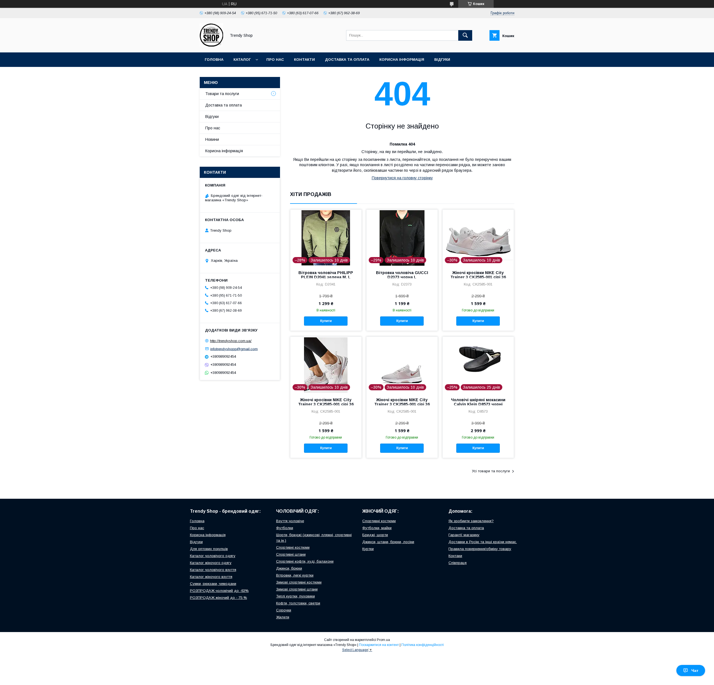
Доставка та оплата (347, 59)
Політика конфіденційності (422, 645)
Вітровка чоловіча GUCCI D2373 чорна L (402, 274)
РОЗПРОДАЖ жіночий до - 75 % (218, 598)
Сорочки (283, 610)
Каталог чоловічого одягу (212, 556)
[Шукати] (465, 35)
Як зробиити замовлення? (471, 521)
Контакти (304, 59)
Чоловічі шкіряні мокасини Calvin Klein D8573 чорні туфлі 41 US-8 (478, 404)
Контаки (455, 556)
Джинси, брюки (289, 568)
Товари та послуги (222, 93)
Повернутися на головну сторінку (402, 178)
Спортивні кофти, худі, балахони (305, 561)
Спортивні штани (291, 554)
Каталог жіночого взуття (211, 577)
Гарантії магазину (463, 535)
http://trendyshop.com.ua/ (231, 341)
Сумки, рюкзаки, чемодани (213, 584)
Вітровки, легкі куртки (294, 575)
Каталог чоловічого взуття (213, 570)
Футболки (284, 528)
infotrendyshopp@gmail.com (234, 349)
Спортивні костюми (293, 547)
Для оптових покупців (209, 549)
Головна (214, 59)
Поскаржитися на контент (379, 645)
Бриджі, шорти (375, 535)
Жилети (282, 617)
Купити (326, 321)
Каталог (242, 59)
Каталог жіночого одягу (210, 563)
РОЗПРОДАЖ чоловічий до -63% (219, 591)
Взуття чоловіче (290, 521)
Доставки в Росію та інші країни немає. (482, 542)
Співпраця (457, 563)
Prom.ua (383, 640)
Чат (694, 670)
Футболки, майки (377, 528)
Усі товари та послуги (491, 471)
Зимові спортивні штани (297, 589)
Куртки (368, 549)
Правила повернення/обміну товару (479, 549)
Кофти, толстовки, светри (298, 603)
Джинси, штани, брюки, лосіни (388, 542)
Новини (212, 139)
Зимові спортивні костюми (299, 582)
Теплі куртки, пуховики (295, 596)
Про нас (275, 59)
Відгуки (442, 59)
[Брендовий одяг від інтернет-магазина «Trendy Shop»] (211, 45)
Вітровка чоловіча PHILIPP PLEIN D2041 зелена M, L (325, 274)
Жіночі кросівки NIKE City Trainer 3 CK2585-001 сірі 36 (478, 274)
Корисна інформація (401, 59)
